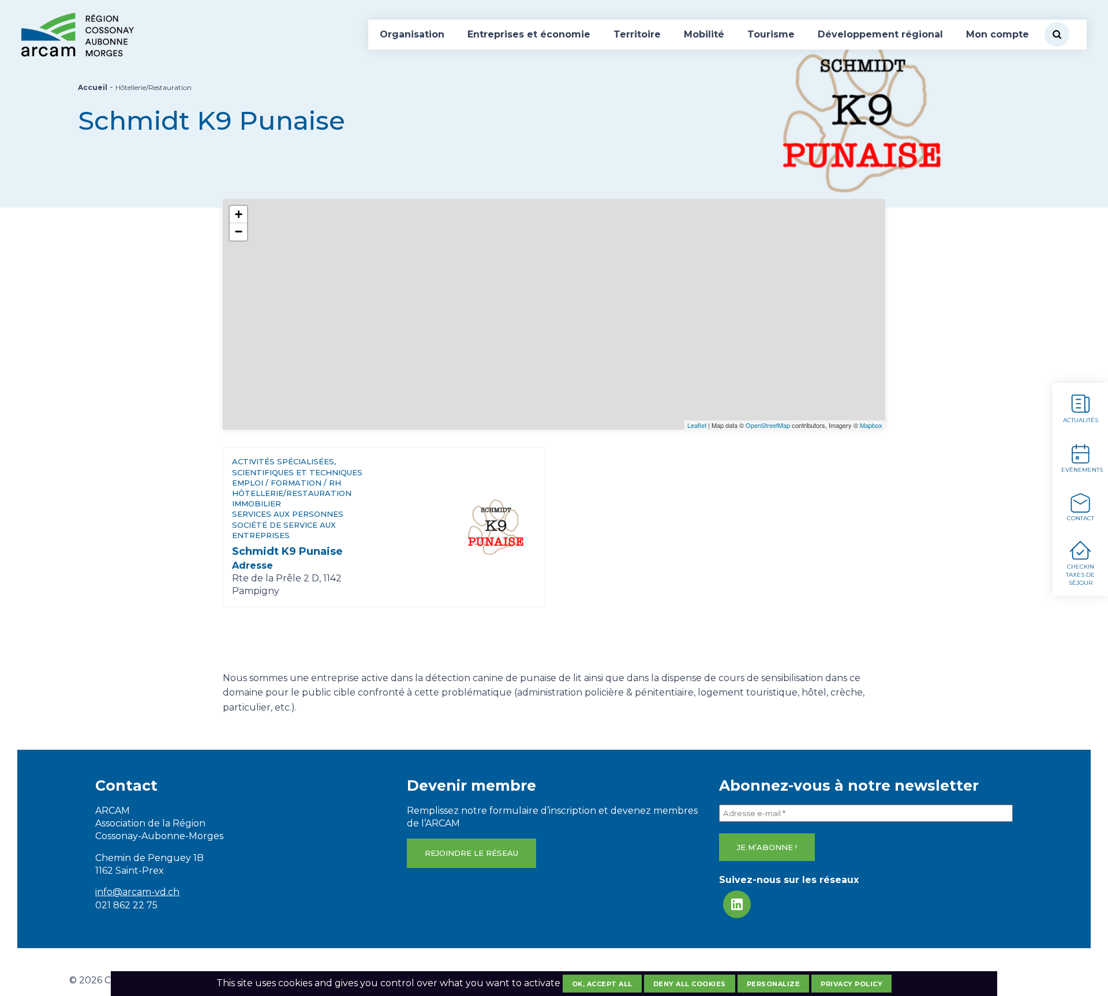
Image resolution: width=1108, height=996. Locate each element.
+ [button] (238, 214)
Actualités (1080, 420)
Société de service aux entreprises (284, 530)
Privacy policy (851, 984)
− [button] (238, 231)
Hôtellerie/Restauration (291, 493)
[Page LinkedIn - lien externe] (737, 904)
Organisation (412, 34)
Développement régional (880, 34)
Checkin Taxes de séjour (1080, 575)
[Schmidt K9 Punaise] (494, 527)
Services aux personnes (287, 513)
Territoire (637, 34)
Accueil (92, 87)
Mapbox (871, 425)
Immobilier (256, 503)
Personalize (773, 984)
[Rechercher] (1057, 34)
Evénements (1082, 469)
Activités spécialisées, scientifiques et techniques (297, 466)
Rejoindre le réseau (471, 853)
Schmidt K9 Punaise (287, 551)
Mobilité (704, 34)
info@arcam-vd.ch (137, 891)
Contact (1080, 518)
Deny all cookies (689, 984)
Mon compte (997, 34)
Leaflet (696, 425)
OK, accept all (602, 984)
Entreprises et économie (528, 34)
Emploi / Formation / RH (286, 482)
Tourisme (771, 34)
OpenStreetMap (768, 425)
